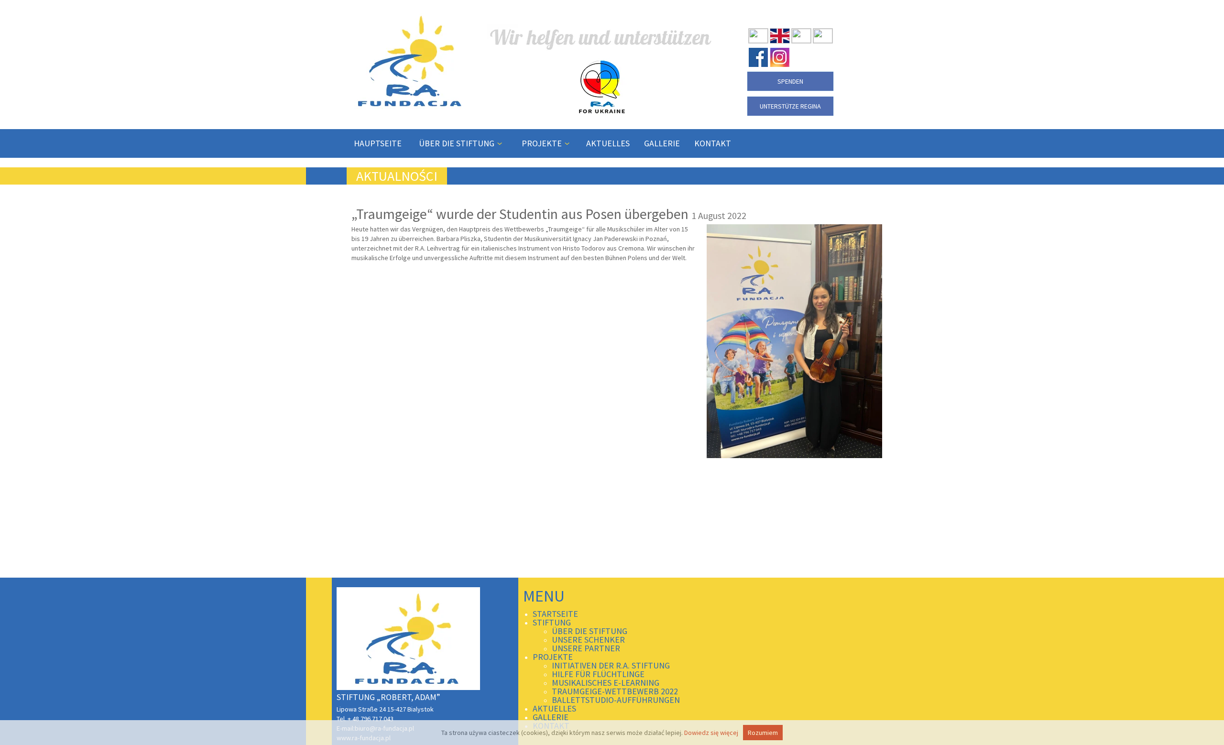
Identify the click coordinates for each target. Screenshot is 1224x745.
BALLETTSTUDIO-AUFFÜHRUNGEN (616, 699)
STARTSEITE (555, 613)
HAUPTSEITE (378, 143)
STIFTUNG (552, 622)
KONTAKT (712, 143)
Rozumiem (763, 732)
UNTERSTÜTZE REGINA (790, 106)
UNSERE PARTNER (586, 648)
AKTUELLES (608, 143)
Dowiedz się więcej (711, 732)
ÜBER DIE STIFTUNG (457, 143)
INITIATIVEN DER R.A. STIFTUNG (611, 665)
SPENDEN (790, 81)
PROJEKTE (543, 143)
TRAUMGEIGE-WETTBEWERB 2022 (615, 691)
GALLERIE (662, 143)
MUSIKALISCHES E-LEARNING (605, 682)
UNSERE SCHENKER (588, 639)
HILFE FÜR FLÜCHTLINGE (598, 673)
